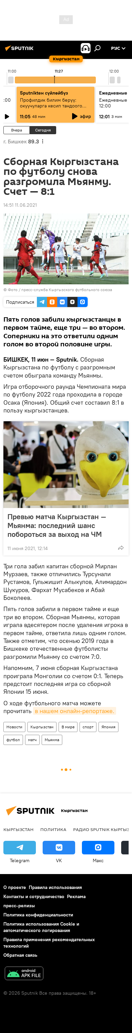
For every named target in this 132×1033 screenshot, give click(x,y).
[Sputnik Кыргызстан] (20, 51)
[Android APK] (24, 974)
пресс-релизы (19, 906)
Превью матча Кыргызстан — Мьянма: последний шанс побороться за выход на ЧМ (56, 525)
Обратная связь (20, 955)
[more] (121, 547)
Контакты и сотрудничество (33, 896)
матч (32, 739)
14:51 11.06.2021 (20, 205)
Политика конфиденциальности (38, 915)
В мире (68, 726)
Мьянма (52, 739)
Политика (53, 829)
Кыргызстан (41, 726)
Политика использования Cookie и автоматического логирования (41, 927)
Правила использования (55, 887)
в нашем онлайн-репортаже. (74, 711)
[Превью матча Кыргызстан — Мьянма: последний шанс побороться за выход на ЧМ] (66, 464)
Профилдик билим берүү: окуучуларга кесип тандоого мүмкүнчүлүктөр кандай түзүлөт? (51, 108)
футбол (13, 739)
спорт (88, 726)
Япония (108, 726)
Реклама (76, 896)
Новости (14, 726)
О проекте (14, 887)
